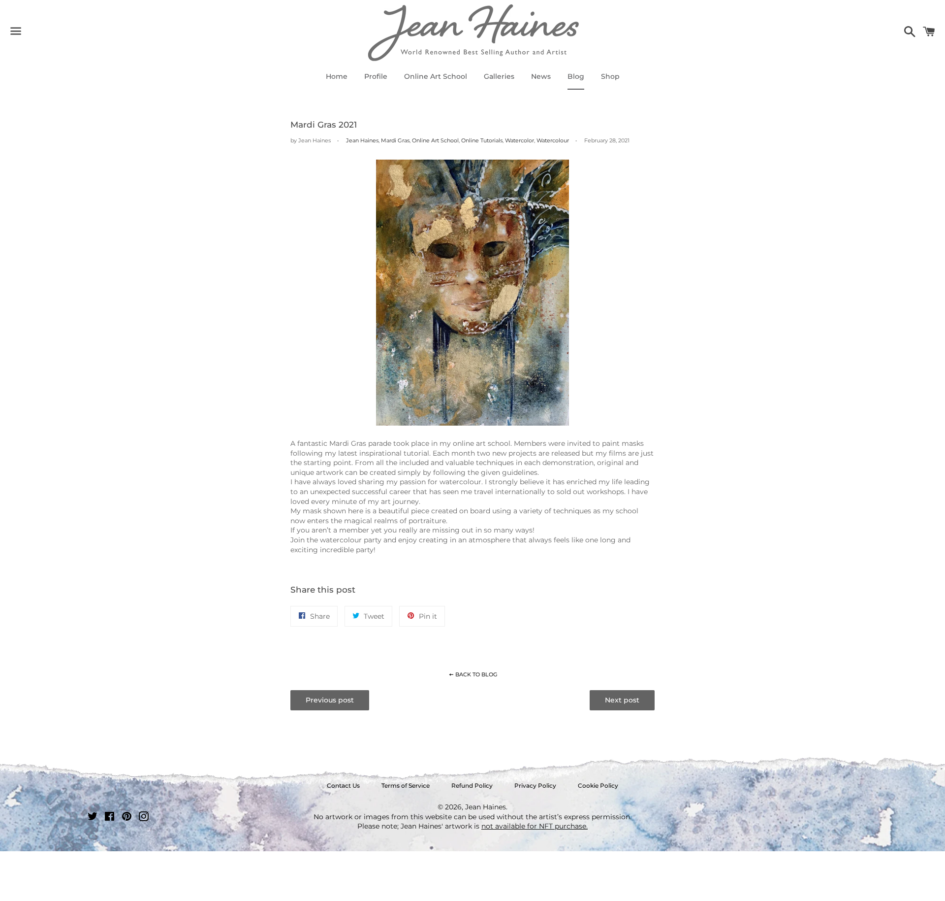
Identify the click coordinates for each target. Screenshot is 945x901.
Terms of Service (405, 785)
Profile (375, 76)
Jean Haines (362, 140)
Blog (575, 76)
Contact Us (343, 785)
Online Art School (435, 76)
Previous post (330, 700)
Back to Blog (475, 674)
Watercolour (552, 140)
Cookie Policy (598, 785)
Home (336, 76)
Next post (622, 700)
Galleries (499, 76)
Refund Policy (472, 785)
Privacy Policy (535, 785)
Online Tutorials (482, 140)
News (541, 76)
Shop (610, 76)
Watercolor (519, 140)
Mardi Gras (395, 140)
